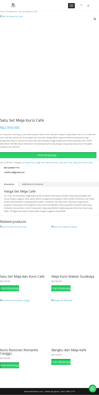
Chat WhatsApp (9, 288)
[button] (95, 19)
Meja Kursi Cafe (65, 162)
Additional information (32, 184)
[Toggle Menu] (71, 5)
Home (2, 11)
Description (9, 184)
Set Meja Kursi (11, 11)
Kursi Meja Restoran (49, 162)
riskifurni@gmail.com (14, 172)
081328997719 (11, 167)
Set (1, 134)
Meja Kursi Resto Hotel (83, 162)
